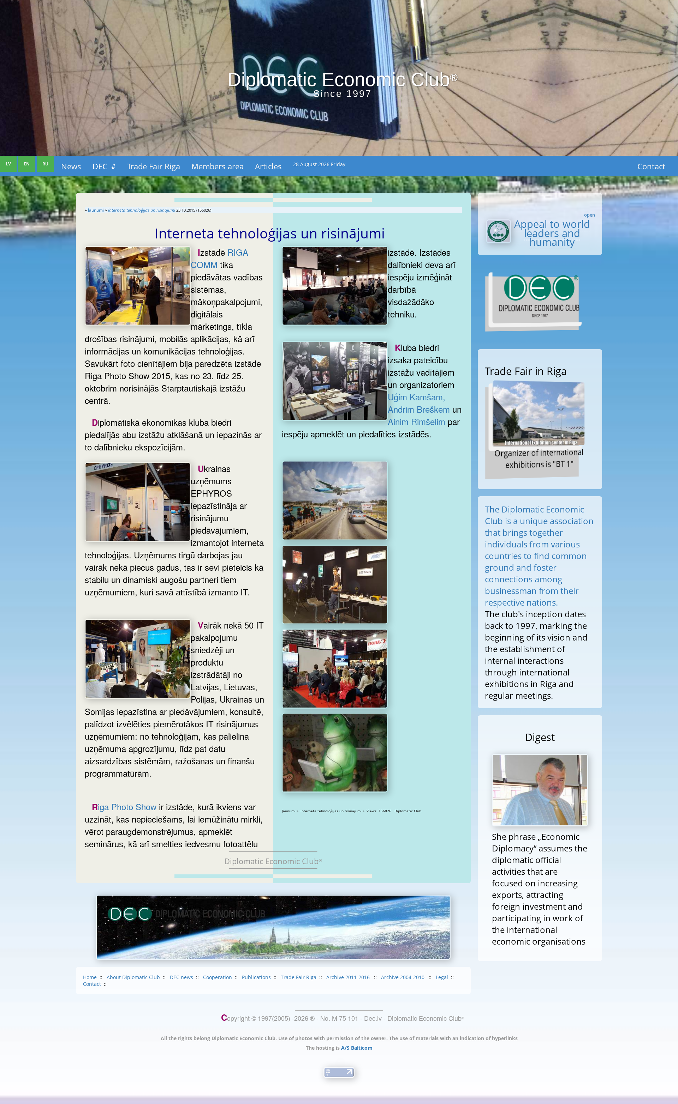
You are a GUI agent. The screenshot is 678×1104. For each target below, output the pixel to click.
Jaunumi (96, 210)
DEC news (181, 977)
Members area (217, 166)
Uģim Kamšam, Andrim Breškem (419, 402)
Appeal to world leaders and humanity (552, 233)
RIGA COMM (219, 258)
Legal (442, 977)
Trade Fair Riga (153, 166)
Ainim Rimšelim (416, 421)
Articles (268, 166)
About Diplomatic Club (133, 977)
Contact (651, 166)
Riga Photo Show (124, 806)
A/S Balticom (357, 1047)
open (589, 215)
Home (90, 977)
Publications (256, 977)
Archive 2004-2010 (403, 977)
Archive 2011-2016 (348, 977)
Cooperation (217, 977)
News (71, 166)
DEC (104, 166)
